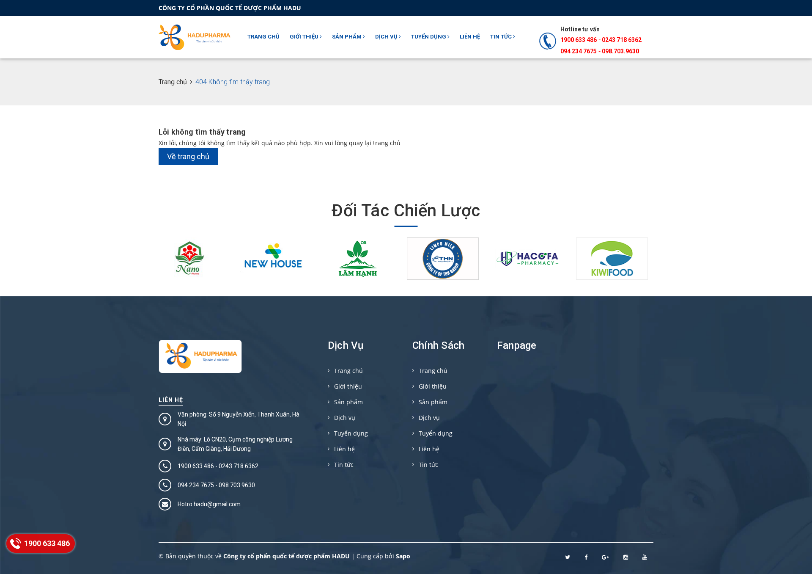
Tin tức (501, 36)
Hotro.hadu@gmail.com (209, 504)
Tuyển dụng (429, 36)
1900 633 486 (578, 39)
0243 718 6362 (622, 39)
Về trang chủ (188, 156)
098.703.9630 (620, 51)
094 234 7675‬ (578, 51)
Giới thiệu (305, 36)
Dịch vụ (387, 36)
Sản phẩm (347, 36)
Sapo (403, 556)
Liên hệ (470, 36)
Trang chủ (263, 36)
